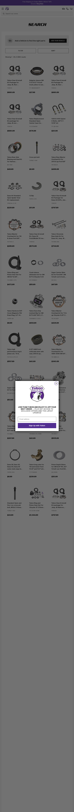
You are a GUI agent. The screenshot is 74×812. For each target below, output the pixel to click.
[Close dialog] (56, 383)
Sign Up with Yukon (37, 426)
